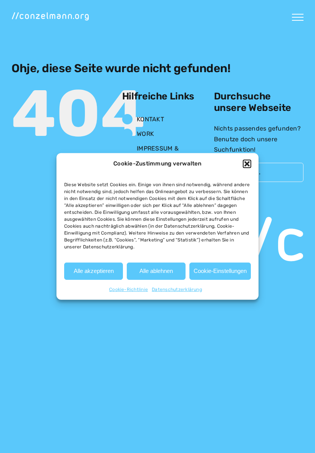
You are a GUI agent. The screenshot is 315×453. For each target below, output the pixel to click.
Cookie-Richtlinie (128, 289)
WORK (145, 133)
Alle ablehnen (156, 271)
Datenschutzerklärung (177, 289)
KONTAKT (150, 119)
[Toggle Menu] (297, 17)
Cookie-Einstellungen (220, 271)
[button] (247, 164)
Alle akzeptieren (94, 271)
